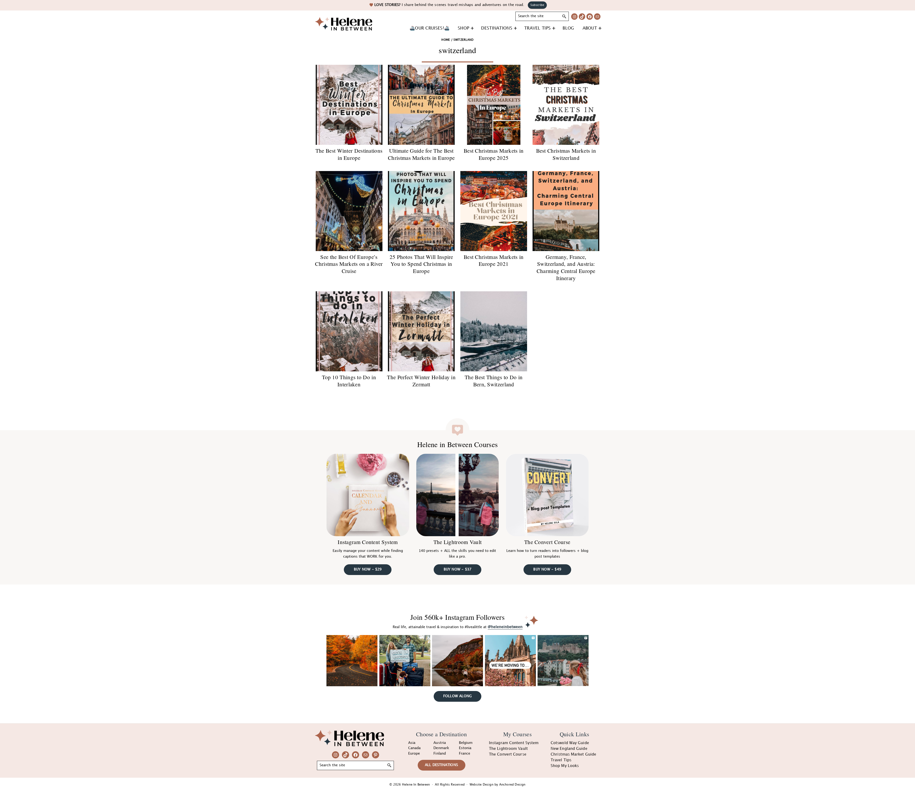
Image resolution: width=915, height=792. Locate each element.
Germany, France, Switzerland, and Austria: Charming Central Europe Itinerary (566, 267)
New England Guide (569, 749)
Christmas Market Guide (573, 754)
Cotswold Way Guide (570, 743)
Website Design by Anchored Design (498, 784)
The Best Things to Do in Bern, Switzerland (494, 380)
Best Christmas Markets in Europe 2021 (494, 260)
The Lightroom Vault (457, 541)
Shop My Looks (565, 766)
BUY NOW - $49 (547, 569)
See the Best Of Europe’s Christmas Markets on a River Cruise (349, 264)
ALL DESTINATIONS (441, 765)
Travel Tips (561, 760)
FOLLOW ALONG (457, 696)
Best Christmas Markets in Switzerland (566, 154)
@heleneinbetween (505, 627)
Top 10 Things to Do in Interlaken (349, 380)
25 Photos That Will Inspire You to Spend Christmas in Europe (421, 264)
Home (445, 40)
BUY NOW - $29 (368, 569)
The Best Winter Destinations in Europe (348, 154)
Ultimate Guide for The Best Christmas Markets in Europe (421, 154)
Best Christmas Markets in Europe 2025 (494, 154)
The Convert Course (547, 541)
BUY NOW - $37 (458, 569)
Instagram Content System (368, 541)
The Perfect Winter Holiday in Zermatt (421, 380)
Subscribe (537, 5)
